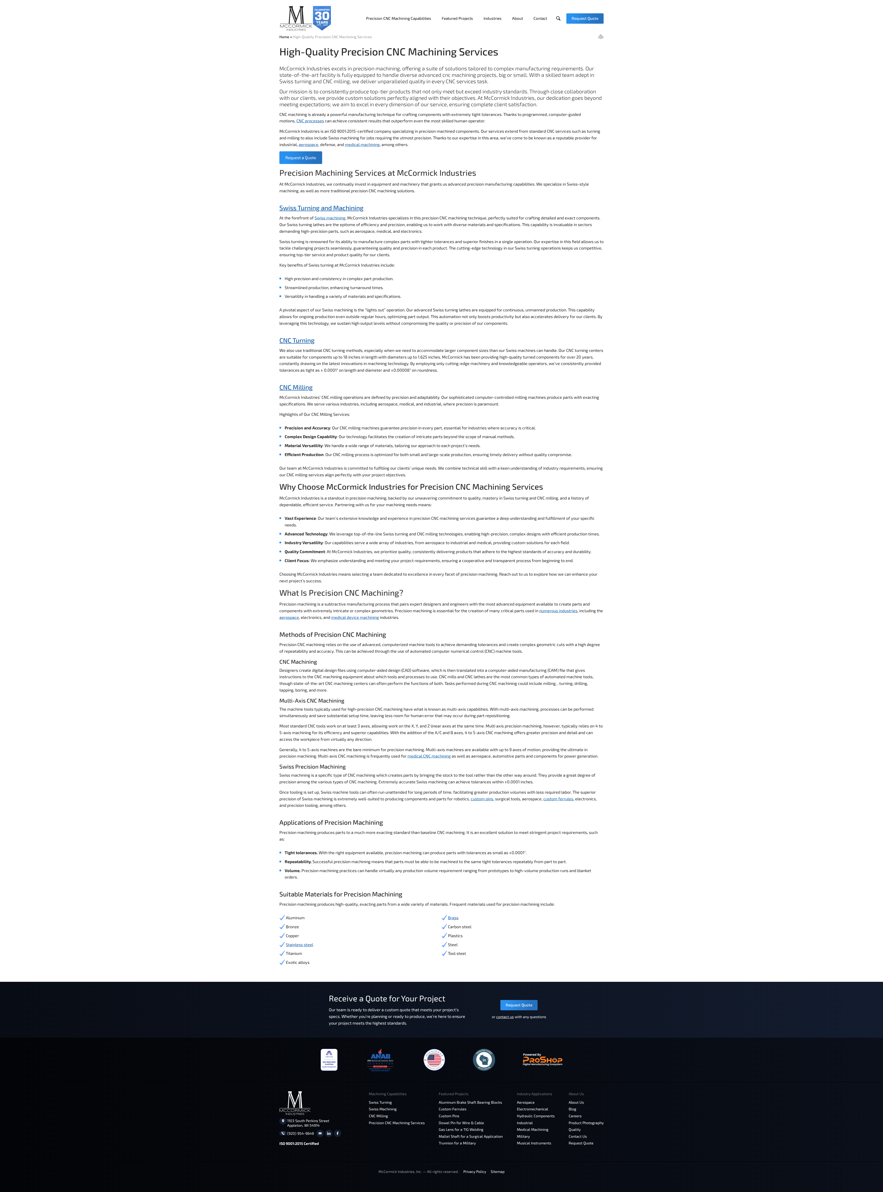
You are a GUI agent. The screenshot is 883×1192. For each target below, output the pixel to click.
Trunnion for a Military (457, 1143)
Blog (572, 1109)
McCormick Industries (305, 18)
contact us (505, 1016)
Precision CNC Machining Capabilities (398, 18)
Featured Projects (457, 18)
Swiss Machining (383, 1109)
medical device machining (355, 617)
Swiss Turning (380, 1102)
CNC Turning (297, 340)
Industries (493, 18)
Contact (540, 18)
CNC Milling (296, 387)
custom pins (482, 798)
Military (523, 1136)
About (517, 18)
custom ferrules (558, 798)
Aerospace (526, 1102)
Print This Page (601, 36)
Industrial (525, 1122)
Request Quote (585, 18)
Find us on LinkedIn (329, 1133)
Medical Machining (532, 1129)
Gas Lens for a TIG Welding (461, 1129)
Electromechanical (532, 1109)
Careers (575, 1116)
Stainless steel (299, 944)
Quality (575, 1129)
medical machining (362, 144)
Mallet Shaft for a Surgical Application (471, 1136)
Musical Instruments (534, 1143)
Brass (453, 917)
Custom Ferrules (452, 1109)
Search (558, 18)
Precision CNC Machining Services (397, 1122)
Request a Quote (300, 157)
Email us (320, 1133)
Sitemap (498, 1171)
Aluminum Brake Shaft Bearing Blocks (470, 1102)
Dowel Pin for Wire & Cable (461, 1122)
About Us (576, 1102)
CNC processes (310, 120)
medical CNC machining (429, 755)
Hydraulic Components (536, 1116)
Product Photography (586, 1122)
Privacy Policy (474, 1171)
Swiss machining (330, 217)
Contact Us (578, 1136)
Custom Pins (449, 1116)
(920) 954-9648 (300, 1133)
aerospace (308, 144)
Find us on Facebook (337, 1133)
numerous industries (558, 610)
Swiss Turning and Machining (321, 208)
